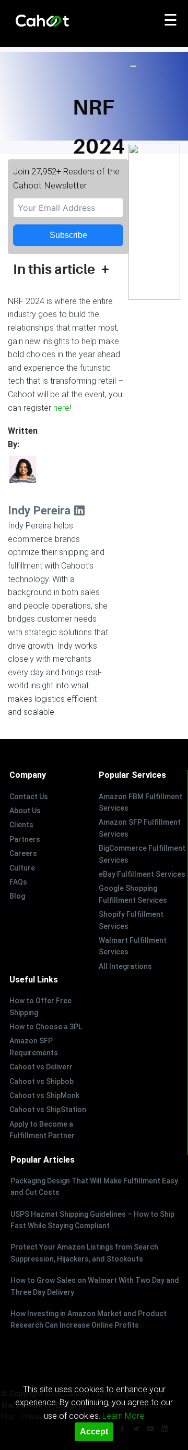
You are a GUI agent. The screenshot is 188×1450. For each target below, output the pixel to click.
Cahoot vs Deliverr (41, 1067)
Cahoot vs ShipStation (47, 1109)
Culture (22, 868)
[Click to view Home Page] (65, 21)
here (61, 408)
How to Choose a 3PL (45, 1027)
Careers (23, 853)
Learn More (123, 1416)
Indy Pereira (41, 510)
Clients (21, 825)
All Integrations (125, 966)
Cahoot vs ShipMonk (44, 1095)
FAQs (18, 882)
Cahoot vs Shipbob (41, 1081)
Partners (24, 839)
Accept (94, 1431)
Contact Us (28, 796)
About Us (25, 810)
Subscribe (68, 235)
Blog (17, 896)
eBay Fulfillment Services (142, 874)
